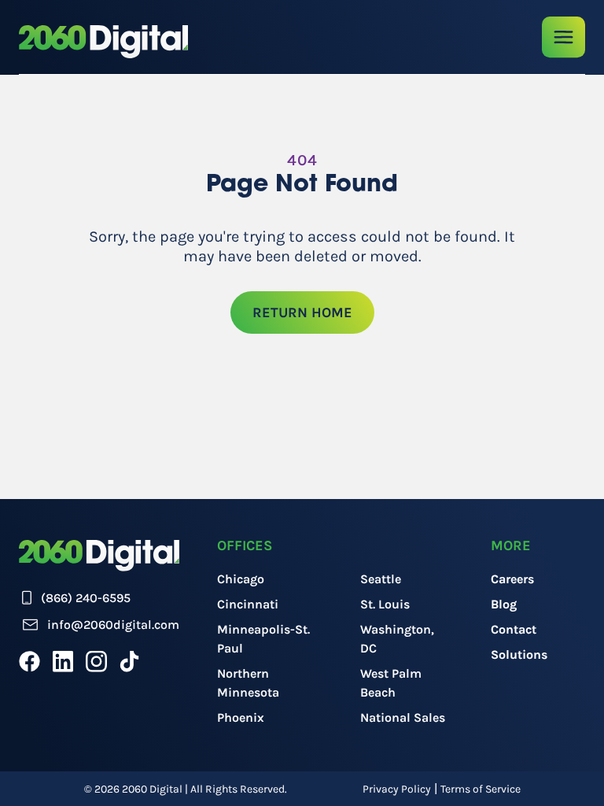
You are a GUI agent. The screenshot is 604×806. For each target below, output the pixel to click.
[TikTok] (129, 661)
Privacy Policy (397, 789)
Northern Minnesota (248, 683)
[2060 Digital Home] (103, 41)
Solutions (519, 654)
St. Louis (385, 604)
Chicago (240, 578)
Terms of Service (480, 789)
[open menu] (563, 37)
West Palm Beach (391, 683)
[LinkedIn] (63, 661)
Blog (504, 604)
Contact (513, 629)
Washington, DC (397, 639)
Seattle (380, 578)
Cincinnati (247, 604)
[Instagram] (96, 661)
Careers (512, 578)
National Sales (402, 717)
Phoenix (240, 717)
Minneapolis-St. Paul (263, 639)
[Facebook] (29, 661)
